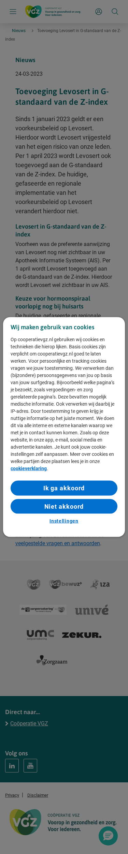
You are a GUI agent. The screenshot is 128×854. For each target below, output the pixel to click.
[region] (64, 427)
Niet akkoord (64, 506)
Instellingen (63, 520)
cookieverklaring (29, 468)
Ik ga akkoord (64, 488)
